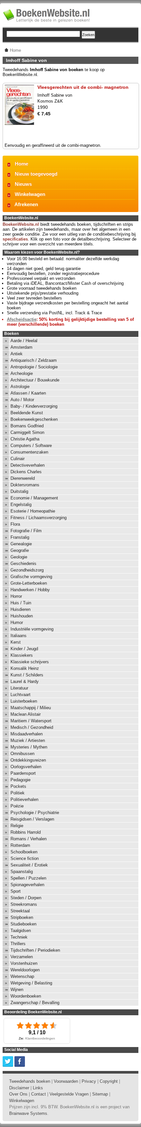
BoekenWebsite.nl (21, 224)
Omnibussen (22, 753)
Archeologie (21, 373)
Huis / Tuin (20, 602)
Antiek (16, 353)
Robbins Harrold (25, 832)
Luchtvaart (20, 694)
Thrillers (18, 943)
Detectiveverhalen (27, 465)
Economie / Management (34, 497)
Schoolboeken (23, 851)
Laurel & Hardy (24, 681)
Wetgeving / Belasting (31, 983)
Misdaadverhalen (26, 733)
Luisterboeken (23, 701)
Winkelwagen (30, 194)
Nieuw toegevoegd (36, 174)
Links (38, 1087)
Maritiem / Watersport (30, 720)
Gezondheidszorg (27, 570)
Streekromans (23, 904)
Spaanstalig (21, 871)
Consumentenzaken (29, 452)
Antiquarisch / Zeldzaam (33, 360)
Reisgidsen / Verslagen (32, 819)
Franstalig (19, 537)
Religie (16, 825)
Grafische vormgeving (31, 576)
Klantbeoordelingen (40, 1038)
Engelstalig (20, 504)
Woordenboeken (25, 996)
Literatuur (19, 688)
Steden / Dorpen (25, 897)
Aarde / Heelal (23, 340)
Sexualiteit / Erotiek (29, 865)
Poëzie (17, 806)
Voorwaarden (66, 1081)
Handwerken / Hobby (30, 589)
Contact (38, 1094)
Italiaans (18, 635)
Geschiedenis (23, 563)
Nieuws (23, 184)
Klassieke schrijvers (29, 661)
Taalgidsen (20, 930)
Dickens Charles (26, 471)
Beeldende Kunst (26, 412)
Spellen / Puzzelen (28, 878)
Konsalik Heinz (24, 668)
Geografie (19, 550)
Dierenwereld (22, 478)
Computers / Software (31, 445)
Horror (16, 596)
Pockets (18, 786)
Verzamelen (21, 956)
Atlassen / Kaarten (28, 393)
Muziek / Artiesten (27, 740)
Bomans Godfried (27, 425)
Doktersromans (24, 484)
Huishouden (21, 615)
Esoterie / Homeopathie (32, 511)
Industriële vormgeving (31, 629)
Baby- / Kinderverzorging (33, 406)
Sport (15, 891)
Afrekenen (26, 204)
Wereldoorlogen (25, 969)
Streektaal (20, 910)
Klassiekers (21, 655)
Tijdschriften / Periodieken (35, 950)
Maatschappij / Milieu (30, 707)
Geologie (18, 556)
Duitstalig (19, 491)
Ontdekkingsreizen (28, 760)
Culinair (17, 458)
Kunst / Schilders (26, 674)
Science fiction (24, 858)
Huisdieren (20, 609)
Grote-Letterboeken (28, 583)
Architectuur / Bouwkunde (34, 380)
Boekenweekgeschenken (34, 419)
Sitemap (100, 1094)
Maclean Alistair (25, 714)
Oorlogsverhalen (25, 766)
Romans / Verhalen (28, 838)
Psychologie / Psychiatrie (34, 812)
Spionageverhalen (27, 884)
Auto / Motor (22, 399)
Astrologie (20, 386)
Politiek (17, 792)
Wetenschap (22, 976)
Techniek (19, 937)
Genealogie (21, 543)
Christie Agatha (24, 439)
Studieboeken (23, 924)
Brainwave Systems (28, 1113)
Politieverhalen (24, 799)
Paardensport (23, 773)
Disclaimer (19, 1087)
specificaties (15, 239)
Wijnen (16, 989)
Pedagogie (20, 779)
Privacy (89, 1081)
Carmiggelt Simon (27, 432)
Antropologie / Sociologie (34, 366)
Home (21, 163)
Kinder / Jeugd (24, 648)
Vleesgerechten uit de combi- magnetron (83, 87)
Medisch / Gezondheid (31, 727)
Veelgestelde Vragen (69, 1094)
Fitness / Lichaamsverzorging (38, 517)
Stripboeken (21, 917)
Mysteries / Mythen (28, 747)
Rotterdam (20, 845)
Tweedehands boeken (29, 1081)
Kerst (15, 642)
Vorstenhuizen (23, 963)
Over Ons (18, 1094)
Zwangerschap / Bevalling (34, 1002)
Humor (16, 622)
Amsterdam (21, 347)
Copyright (109, 1081)
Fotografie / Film (26, 530)
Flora (15, 524)
